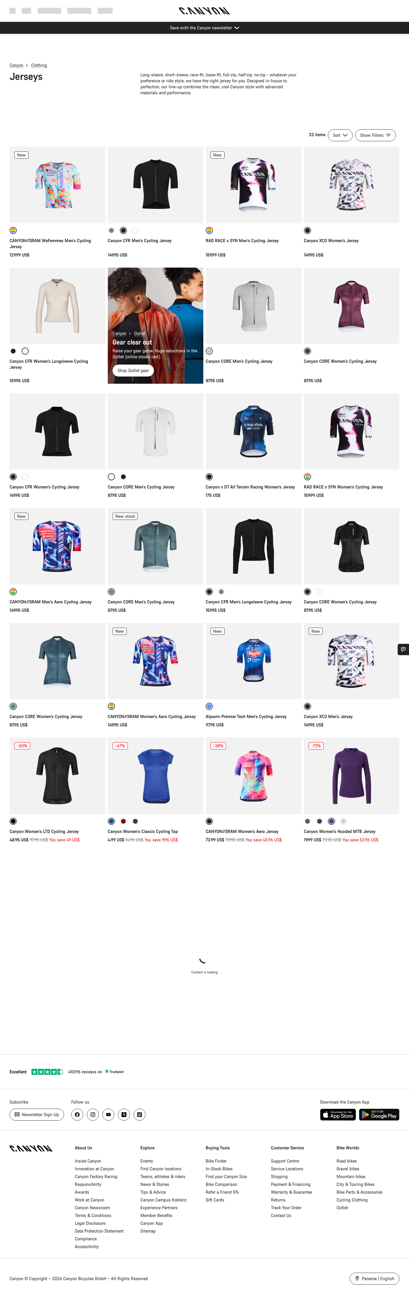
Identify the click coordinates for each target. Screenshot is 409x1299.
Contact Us (281, 1215)
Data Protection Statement (99, 1231)
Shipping (279, 1176)
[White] (25, 476)
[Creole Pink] (343, 821)
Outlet (140, 333)
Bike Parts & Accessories (360, 1192)
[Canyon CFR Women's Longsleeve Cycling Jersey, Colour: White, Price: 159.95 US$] (57, 306)
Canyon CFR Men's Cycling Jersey (140, 240)
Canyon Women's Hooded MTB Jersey (339, 831)
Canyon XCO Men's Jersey (328, 716)
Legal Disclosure (90, 1223)
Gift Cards (215, 1200)
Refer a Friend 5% (222, 1192)
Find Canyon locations (160, 1168)
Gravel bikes (348, 1168)
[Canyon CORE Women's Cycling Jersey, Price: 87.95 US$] (352, 306)
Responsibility (88, 1184)
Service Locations (287, 1168)
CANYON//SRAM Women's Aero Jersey (242, 831)
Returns (278, 1200)
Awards (82, 1192)
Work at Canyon (89, 1200)
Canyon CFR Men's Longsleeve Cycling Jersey (249, 602)
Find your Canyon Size (226, 1176)
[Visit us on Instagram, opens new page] (93, 1115)
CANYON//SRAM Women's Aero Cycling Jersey (152, 716)
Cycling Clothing (352, 1200)
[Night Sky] (319, 821)
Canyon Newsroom (92, 1207)
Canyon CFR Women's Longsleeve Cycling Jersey (49, 364)
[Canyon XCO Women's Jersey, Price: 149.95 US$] (352, 185)
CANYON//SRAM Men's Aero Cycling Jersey (51, 602)
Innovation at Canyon (94, 1168)
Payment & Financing (290, 1184)
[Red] (123, 821)
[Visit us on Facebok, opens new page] (77, 1115)
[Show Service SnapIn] (403, 649)
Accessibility (87, 1246)
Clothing (39, 65)
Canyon (16, 65)
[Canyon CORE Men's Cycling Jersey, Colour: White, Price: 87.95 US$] (156, 431)
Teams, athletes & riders (162, 1176)
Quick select (57, 212)
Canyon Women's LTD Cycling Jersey (44, 831)
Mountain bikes (351, 1176)
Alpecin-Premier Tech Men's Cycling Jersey (246, 716)
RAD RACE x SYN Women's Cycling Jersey (343, 487)
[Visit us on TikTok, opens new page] (140, 1115)
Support (105, 10)
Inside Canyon (88, 1161)
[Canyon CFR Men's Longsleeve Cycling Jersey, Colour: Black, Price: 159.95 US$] (254, 546)
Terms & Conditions (93, 1215)
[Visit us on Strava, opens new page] (124, 1115)
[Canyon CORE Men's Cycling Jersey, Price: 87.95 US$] (254, 306)
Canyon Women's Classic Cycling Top (143, 831)
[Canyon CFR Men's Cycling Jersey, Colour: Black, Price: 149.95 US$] (156, 185)
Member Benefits (156, 1215)
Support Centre (285, 1161)
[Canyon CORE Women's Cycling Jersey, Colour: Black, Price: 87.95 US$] (352, 546)
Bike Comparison (221, 1184)
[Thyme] (307, 821)
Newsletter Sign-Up (40, 1114)
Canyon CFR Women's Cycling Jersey (44, 487)
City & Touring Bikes (356, 1184)
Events (146, 1161)
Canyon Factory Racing (96, 1176)
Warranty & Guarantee (291, 1192)
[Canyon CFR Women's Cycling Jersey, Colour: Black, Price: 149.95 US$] (57, 431)
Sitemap (148, 1231)
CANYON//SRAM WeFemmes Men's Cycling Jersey (50, 243)
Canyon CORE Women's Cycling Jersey (340, 361)
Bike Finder (216, 1161)
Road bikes (347, 1161)
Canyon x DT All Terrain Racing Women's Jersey (250, 487)
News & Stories (154, 1184)
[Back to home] (204, 11)
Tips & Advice (153, 1192)
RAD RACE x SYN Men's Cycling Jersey (242, 240)
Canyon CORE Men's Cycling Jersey (239, 361)
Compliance (86, 1239)
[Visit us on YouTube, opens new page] (108, 1115)
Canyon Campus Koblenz (163, 1200)
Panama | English (377, 1278)
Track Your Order (286, 1207)
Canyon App (151, 1223)
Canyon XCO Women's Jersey (331, 240)
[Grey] (111, 230)
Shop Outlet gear (133, 370)
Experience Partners (159, 1207)
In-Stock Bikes (219, 1168)
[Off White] (135, 230)
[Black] (13, 351)
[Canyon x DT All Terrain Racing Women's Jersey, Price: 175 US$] (254, 431)
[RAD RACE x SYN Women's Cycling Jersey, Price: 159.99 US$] (352, 431)
